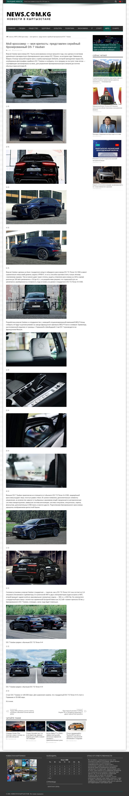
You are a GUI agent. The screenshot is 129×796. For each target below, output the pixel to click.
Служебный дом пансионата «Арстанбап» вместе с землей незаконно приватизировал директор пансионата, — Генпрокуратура (107, 79)
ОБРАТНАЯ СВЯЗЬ (53, 786)
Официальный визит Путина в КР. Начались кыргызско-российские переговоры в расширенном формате (107, 108)
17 (50, 771)
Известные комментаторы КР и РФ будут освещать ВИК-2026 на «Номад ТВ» (46, 1)
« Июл (49, 778)
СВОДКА (22, 28)
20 (64, 771)
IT (92, 28)
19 (59, 771)
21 (69, 771)
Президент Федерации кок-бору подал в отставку (107, 134)
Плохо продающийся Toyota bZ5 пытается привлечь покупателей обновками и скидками (74, 735)
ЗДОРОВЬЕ (45, 28)
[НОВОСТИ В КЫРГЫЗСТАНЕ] (28, 19)
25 (55, 774)
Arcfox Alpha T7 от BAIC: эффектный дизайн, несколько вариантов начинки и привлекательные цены (54, 736)
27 (64, 774)
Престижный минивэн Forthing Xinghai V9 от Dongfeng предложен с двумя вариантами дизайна (70, 712)
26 (59, 774)
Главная (11, 28)
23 (79, 771)
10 (50, 769)
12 (59, 769)
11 (55, 769)
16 (79, 769)
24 (50, 774)
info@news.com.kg (112, 779)
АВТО (107, 28)
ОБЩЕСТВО (33, 28)
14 (69, 769)
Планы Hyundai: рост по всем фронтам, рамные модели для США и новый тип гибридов (35, 735)
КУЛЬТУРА (58, 28)
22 (74, 771)
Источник (9, 701)
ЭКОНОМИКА (83, 28)
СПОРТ (99, 28)
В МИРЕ (116, 28)
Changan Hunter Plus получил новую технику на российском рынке (15, 735)
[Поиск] (115, 1)
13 (64, 769)
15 (74, 769)
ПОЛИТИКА (69, 28)
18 (55, 771)
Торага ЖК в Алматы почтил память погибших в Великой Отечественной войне (22, 712)
